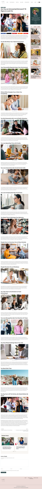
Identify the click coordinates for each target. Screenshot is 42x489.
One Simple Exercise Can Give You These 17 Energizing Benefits (35, 57)
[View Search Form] (40, 2)
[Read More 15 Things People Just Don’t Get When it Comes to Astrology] (35, 72)
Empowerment (27, 2)
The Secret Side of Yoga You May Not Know (35, 67)
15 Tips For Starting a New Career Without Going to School (20, 447)
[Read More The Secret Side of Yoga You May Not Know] (35, 62)
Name (2, 468)
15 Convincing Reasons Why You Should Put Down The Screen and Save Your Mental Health (35, 37)
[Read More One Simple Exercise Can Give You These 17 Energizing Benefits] (35, 52)
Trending (4, 7)
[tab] (31, 26)
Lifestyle (17, 2)
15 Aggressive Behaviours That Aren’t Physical (6, 430)
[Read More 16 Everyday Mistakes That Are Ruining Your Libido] (35, 42)
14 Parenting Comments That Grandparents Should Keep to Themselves (22, 430)
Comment (2, 458)
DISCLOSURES (31, 478)
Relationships (12, 2)
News (7, 2)
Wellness (21, 2)
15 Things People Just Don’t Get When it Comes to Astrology (35, 76)
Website (21, 468)
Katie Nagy (2, 12)
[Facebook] (38, 2)
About (35, 2)
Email (11, 468)
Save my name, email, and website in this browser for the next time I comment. (10, 470)
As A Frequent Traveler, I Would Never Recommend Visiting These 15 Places (7, 447)
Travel (32, 2)
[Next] (26, 444)
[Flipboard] (39, 2)
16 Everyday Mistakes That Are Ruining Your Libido (35, 47)
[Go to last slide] (2, 444)
